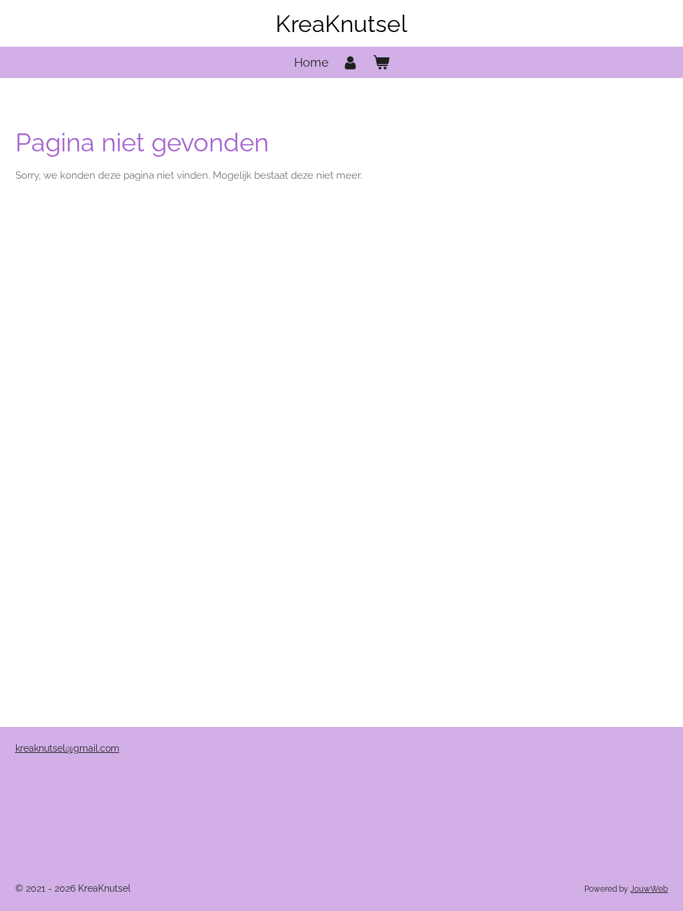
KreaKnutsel (341, 23)
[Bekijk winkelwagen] (381, 62)
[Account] (350, 62)
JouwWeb (649, 889)
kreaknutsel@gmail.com (67, 748)
